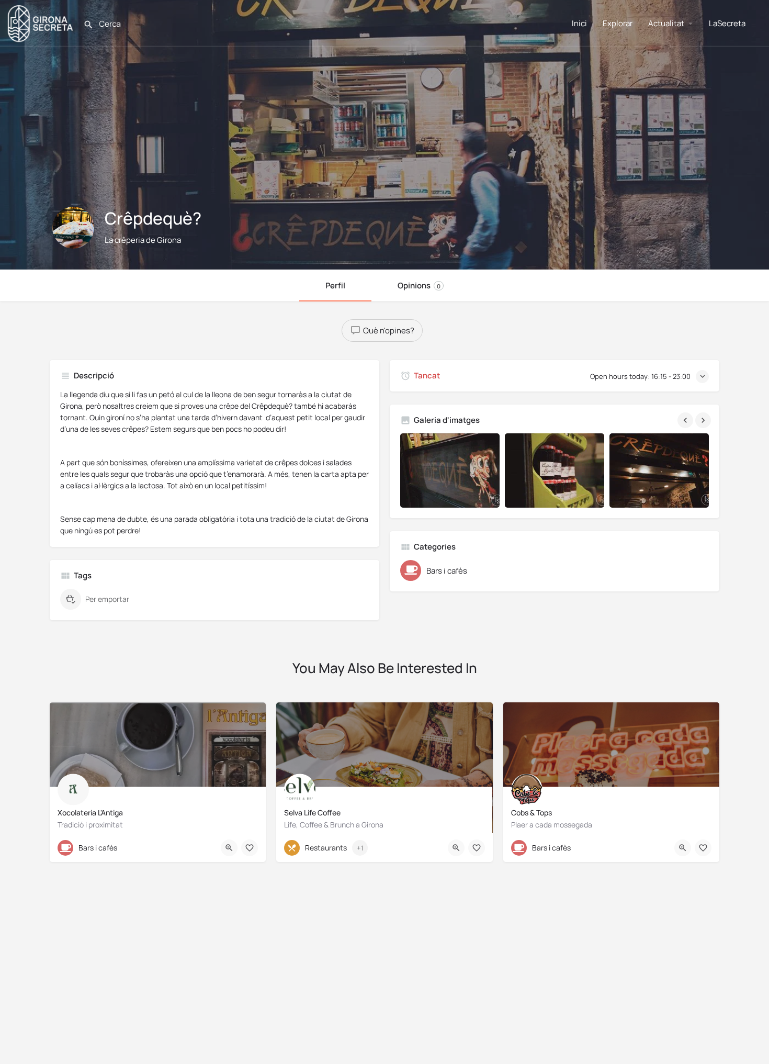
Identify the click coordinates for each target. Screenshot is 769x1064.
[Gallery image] (450, 470)
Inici (579, 23)
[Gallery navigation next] (704, 420)
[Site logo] (41, 22)
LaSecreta (727, 23)
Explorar (617, 23)
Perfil (335, 285)
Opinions (419, 285)
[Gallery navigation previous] (686, 420)
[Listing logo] (73, 228)
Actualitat (666, 23)
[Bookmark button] (249, 847)
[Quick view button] (229, 847)
